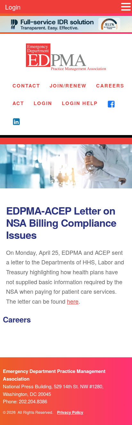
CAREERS (110, 85)
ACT (18, 103)
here (72, 301)
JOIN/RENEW (68, 85)
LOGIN (43, 103)
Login (13, 6)
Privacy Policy (70, 412)
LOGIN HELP (80, 103)
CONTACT (26, 85)
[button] (126, 6)
